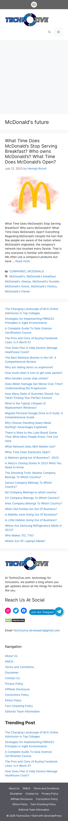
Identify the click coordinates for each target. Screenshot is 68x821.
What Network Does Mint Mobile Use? (30, 446)
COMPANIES (17, 271)
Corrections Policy (17, 694)
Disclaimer (12, 672)
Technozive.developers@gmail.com (36, 630)
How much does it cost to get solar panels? (33, 372)
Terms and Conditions (19, 667)
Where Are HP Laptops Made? (25, 541)
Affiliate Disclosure (17, 689)
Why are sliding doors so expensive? (29, 367)
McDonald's (17, 276)
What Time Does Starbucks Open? (28, 452)
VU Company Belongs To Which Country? (32, 497)
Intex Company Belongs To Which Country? (33, 503)
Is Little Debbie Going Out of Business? (31, 520)
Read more (22, 261)
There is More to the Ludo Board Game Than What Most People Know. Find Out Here (31, 437)
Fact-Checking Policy (19, 706)
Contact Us (12, 678)
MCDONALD (36, 271)
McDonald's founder (46, 281)
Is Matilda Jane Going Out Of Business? (31, 514)
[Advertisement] (34, 75)
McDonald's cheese (18, 281)
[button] (49, 32)
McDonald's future (17, 286)
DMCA (9, 661)
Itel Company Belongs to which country (30, 492)
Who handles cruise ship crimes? (26, 378)
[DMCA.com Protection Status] (15, 621)
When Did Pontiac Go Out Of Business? (31, 509)
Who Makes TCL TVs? (19, 535)
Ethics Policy (13, 700)
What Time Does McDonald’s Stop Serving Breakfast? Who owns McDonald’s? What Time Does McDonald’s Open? (31, 151)
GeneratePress (53, 815)
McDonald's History (43, 286)
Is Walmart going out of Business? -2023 (32, 457)
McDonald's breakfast (41, 276)
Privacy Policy (14, 683)
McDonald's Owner (17, 291)
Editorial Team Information (22, 711)
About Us (11, 656)
